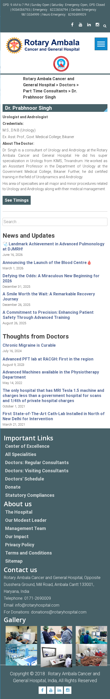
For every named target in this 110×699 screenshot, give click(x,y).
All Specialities (20, 454)
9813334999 (30, 14)
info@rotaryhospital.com (37, 605)
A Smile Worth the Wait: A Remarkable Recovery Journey (49, 297)
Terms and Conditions (28, 553)
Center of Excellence (27, 446)
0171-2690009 (37, 598)
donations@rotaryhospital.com (58, 612)
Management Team (25, 528)
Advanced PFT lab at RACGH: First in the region (48, 359)
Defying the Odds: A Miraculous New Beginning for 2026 (51, 278)
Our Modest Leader (26, 520)
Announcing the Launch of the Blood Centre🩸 (47, 262)
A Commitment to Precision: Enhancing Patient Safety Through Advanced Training (48, 315)
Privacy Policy (19, 544)
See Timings (17, 200)
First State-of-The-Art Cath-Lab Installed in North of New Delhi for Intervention (54, 416)
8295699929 (77, 14)
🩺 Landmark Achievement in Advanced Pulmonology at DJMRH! (53, 246)
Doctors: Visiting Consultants (37, 470)
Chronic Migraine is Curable (29, 345)
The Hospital (18, 512)
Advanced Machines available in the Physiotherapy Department (51, 375)
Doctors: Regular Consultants (37, 462)
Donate (12, 487)
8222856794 (59, 9)
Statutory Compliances (29, 495)
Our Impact (17, 536)
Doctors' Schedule (24, 478)
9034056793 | (21, 9)
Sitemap (14, 561)
